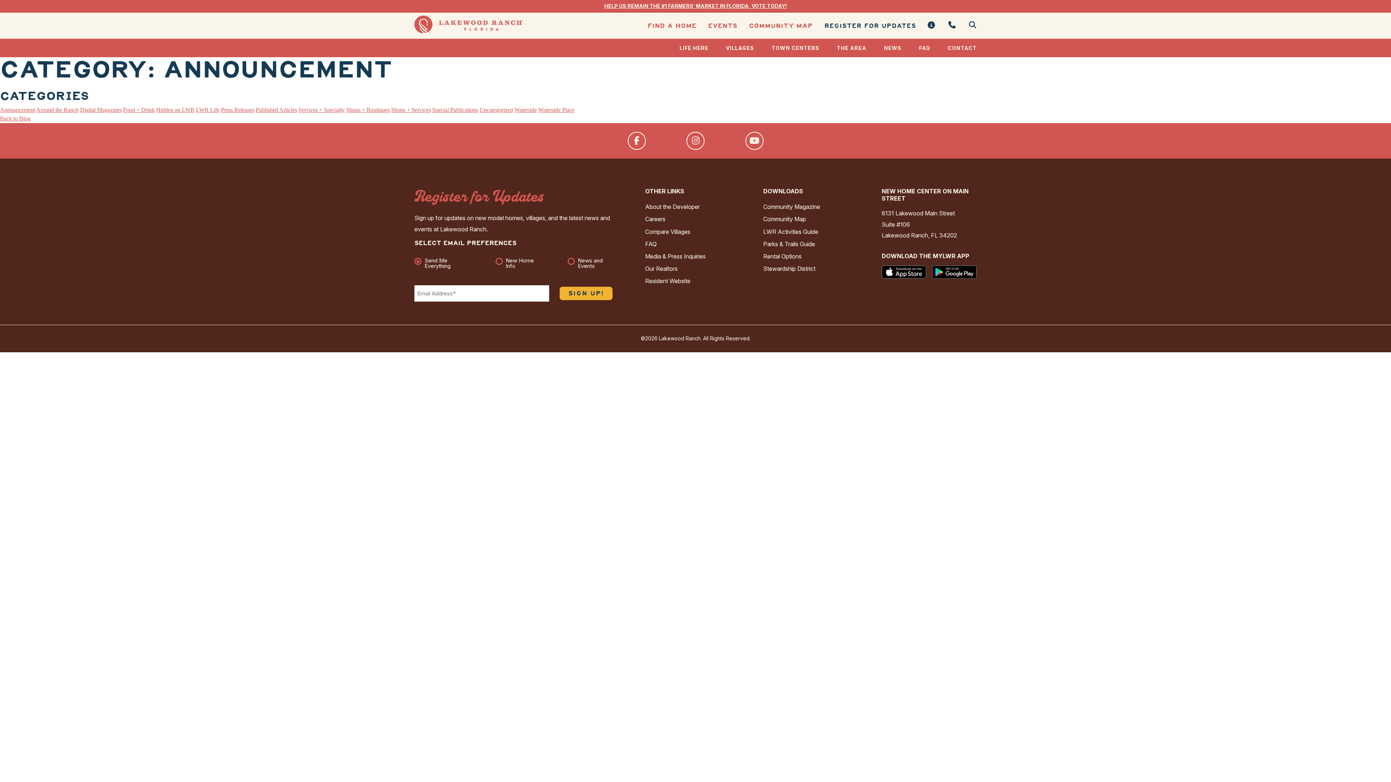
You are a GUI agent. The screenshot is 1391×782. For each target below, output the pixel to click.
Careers (655, 219)
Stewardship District (789, 268)
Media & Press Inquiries (675, 256)
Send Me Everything (438, 263)
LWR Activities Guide (790, 231)
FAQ (924, 48)
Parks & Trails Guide (789, 244)
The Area (851, 48)
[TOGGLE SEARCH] (970, 25)
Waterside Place (556, 110)
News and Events (590, 263)
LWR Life (208, 110)
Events (723, 25)
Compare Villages (667, 231)
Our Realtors (661, 268)
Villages (740, 48)
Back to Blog (15, 118)
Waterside (525, 110)
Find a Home (672, 25)
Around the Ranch (57, 110)
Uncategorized (496, 110)
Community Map (781, 25)
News (893, 48)
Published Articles (276, 110)
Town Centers (795, 48)
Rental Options (782, 256)
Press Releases (237, 110)
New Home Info (520, 263)
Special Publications (455, 110)
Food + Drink (139, 110)
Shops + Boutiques (368, 110)
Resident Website (667, 281)
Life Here (694, 48)
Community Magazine (791, 206)
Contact (962, 48)
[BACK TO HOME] (468, 31)
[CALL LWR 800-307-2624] (952, 25)
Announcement (17, 110)
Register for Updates (870, 25)
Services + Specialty (321, 110)
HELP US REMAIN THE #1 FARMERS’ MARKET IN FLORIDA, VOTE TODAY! (695, 6)
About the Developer (672, 206)
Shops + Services (411, 110)
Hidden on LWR (175, 110)
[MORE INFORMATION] (931, 25)
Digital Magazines (101, 110)
